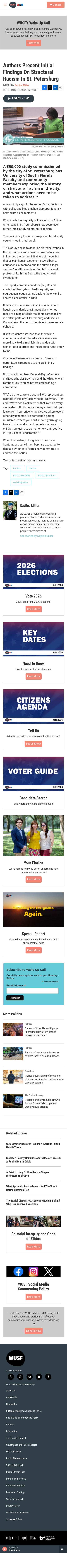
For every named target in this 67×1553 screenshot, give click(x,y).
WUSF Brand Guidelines (17, 1513)
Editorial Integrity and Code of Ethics (33, 1236)
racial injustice (20, 482)
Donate (57, 4)
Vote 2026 (33, 596)
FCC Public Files (13, 1452)
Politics (17, 468)
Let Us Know (33, 743)
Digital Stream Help (15, 1472)
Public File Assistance (16, 1458)
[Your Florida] (33, 835)
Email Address (16, 985)
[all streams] (63, 1549)
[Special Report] (33, 909)
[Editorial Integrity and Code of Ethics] (33, 1221)
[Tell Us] (33, 706)
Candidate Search (33, 798)
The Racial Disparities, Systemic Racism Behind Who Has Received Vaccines (33, 1202)
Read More (33, 609)
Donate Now (33, 1330)
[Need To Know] (33, 639)
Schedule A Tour (14, 1519)
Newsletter (11, 1404)
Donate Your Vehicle (16, 1479)
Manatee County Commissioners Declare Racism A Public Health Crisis (33, 1159)
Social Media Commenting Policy (22, 1418)
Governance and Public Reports (21, 1445)
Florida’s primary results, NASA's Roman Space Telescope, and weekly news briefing (42, 1103)
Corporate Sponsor (15, 1485)
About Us (10, 1391)
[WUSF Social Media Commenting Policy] (33, 1271)
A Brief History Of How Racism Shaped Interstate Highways (28, 1174)
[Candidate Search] (33, 774)
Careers (10, 1424)
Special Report (33, 933)
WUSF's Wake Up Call (33, 23)
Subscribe (33, 43)
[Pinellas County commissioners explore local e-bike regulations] (13, 1053)
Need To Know (33, 663)
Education (29, 1071)
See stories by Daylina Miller (36, 536)
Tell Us (33, 730)
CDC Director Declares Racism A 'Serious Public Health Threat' (33, 1145)
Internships (11, 1431)
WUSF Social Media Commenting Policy (33, 1286)
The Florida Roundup (34, 1095)
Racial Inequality (21, 475)
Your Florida (33, 863)
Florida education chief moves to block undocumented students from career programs (44, 1079)
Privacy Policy (13, 1506)
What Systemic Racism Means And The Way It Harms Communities (31, 1188)
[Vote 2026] (33, 572)
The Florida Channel (16, 1438)
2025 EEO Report (14, 1465)
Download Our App (15, 1492)
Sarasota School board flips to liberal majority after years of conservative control (41, 1032)
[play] (5, 1549)
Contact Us (11, 1397)
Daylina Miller (22, 85)
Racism (33, 468)
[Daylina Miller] (10, 510)
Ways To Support (14, 1499)
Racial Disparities (47, 475)
